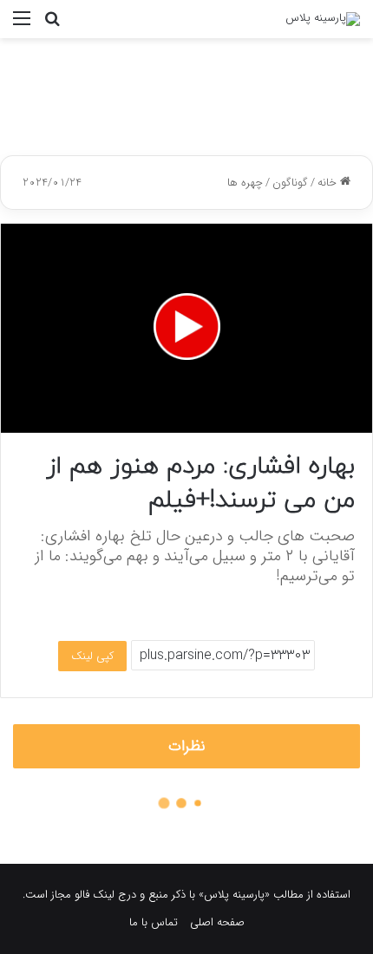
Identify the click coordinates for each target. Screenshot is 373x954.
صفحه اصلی (217, 922)
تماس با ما (153, 922)
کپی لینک (92, 656)
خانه (328, 182)
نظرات (187, 746)
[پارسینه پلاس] (322, 19)
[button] (187, 326)
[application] (186, 328)
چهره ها (245, 182)
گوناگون (290, 182)
